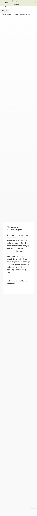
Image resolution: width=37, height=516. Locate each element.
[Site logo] (18, 3)
